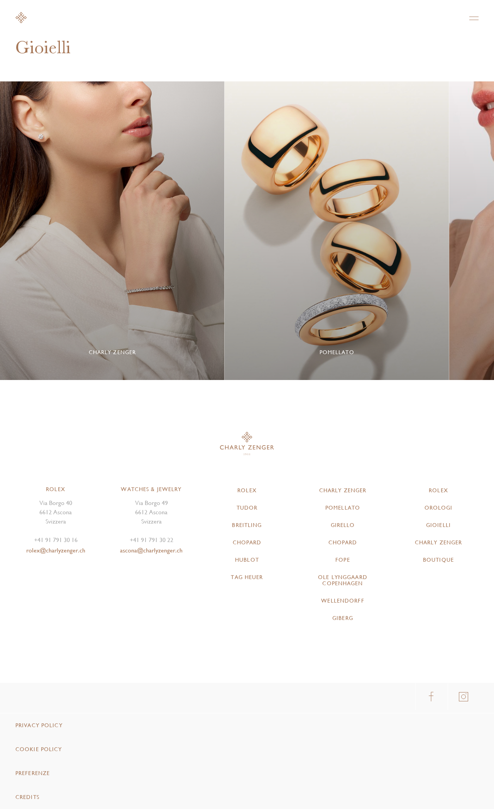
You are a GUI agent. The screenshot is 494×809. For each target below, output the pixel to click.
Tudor (247, 508)
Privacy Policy (39, 725)
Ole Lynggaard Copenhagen (342, 580)
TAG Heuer (247, 577)
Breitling (247, 525)
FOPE (342, 560)
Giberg (342, 618)
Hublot (247, 560)
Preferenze (32, 773)
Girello (343, 525)
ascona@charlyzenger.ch (151, 550)
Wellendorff (342, 601)
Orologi (439, 508)
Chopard (247, 542)
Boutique (438, 560)
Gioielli (438, 525)
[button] (465, 230)
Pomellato (342, 508)
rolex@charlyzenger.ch (55, 550)
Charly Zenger (343, 490)
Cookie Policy (38, 749)
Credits (27, 797)
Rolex (247, 490)
